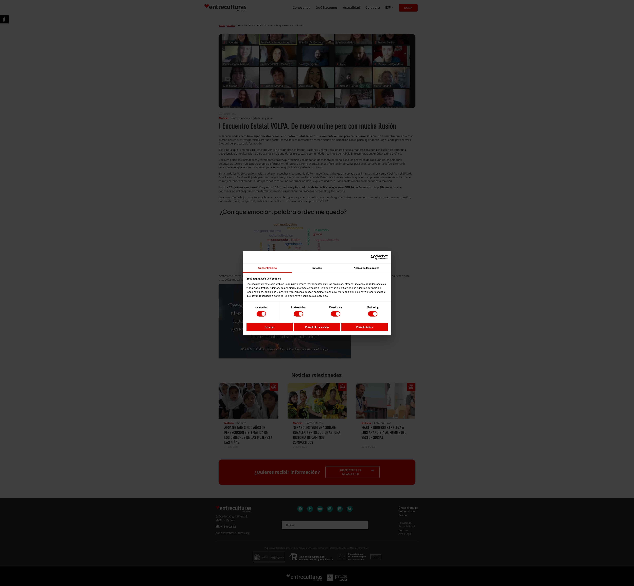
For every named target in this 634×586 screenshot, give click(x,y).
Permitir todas (364, 327)
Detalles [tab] (317, 267)
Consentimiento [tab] (267, 267)
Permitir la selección (317, 327)
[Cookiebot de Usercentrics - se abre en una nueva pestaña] (373, 257)
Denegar (269, 327)
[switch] (298, 314)
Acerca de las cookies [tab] (366, 267)
